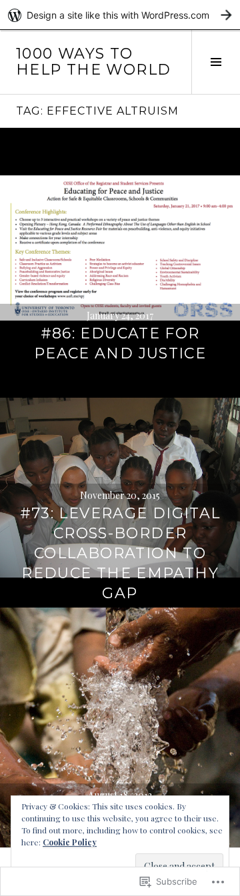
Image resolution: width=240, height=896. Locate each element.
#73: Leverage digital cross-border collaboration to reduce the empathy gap (120, 553)
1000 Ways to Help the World (93, 62)
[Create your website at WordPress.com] (120, 15)
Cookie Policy (70, 842)
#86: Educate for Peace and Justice (120, 343)
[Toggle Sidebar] (215, 62)
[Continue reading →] (120, 248)
